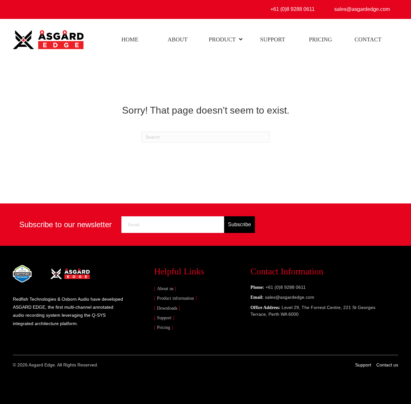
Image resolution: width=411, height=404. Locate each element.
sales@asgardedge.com (289, 297)
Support (164, 317)
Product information (175, 298)
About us (165, 288)
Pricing (163, 327)
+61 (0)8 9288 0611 (286, 287)
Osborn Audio (75, 299)
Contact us (387, 364)
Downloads (167, 308)
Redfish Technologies (34, 299)
